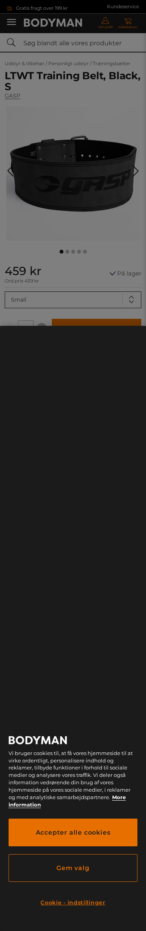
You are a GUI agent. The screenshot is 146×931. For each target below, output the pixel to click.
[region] (73, 628)
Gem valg (72, 868)
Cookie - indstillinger (72, 902)
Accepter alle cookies (73, 832)
